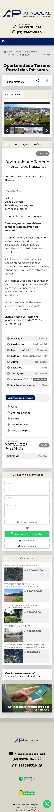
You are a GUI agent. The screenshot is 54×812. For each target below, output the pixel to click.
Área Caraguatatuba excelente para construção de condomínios (21, 606)
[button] (7, 114)
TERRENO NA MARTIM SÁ (17, 626)
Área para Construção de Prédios (20, 565)
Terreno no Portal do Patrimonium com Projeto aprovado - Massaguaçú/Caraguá (24, 645)
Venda (18, 51)
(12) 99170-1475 (29, 27)
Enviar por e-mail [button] (28, 522)
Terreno (10, 55)
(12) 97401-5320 (29, 32)
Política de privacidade (27, 807)
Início (9, 51)
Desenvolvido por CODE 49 (27, 810)
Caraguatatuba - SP (33, 51)
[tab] (13, 94)
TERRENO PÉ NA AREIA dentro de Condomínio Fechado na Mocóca (21, 585)
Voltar (47, 55)
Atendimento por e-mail (29, 754)
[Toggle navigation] (48, 41)
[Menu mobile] (3, 41)
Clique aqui (10, 676)
